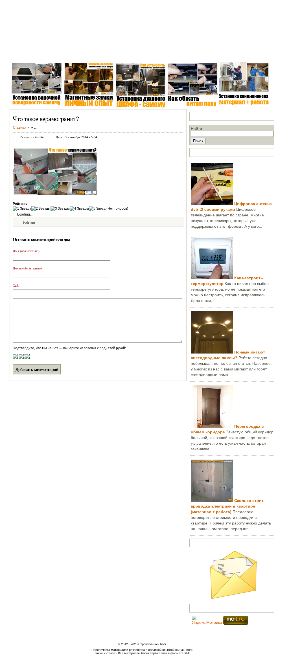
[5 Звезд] (97, 208)
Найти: (197, 128)
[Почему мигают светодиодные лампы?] (212, 352)
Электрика (89, 53)
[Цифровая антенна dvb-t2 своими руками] (212, 203)
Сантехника (62, 53)
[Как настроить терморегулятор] (212, 278)
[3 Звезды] (60, 208)
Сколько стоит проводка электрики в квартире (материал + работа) (227, 506)
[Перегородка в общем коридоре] (212, 426)
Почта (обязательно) (27, 268)
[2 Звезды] (41, 208)
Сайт (16, 285)
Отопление (115, 53)
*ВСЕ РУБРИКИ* (219, 53)
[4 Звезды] (79, 208)
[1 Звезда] (22, 208)
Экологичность (182, 53)
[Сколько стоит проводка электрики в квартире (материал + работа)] (212, 500)
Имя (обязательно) (26, 251)
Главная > (21, 53)
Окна (41, 53)
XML (187, 653)
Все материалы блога (133, 653)
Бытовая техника (147, 53)
